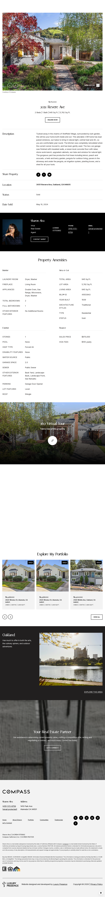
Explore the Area (93, 692)
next (15, 85)
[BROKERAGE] (98, 818)
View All (96, 617)
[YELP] (76, 823)
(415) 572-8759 (9, 806)
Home (4, 820)
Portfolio (31, 820)
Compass (65, 844)
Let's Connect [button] (53, 748)
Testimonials (59, 820)
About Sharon (17, 820)
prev (10, 85)
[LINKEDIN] (87, 818)
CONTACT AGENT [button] (39, 239)
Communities (44, 820)
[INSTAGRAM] (81, 818)
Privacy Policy (96, 884)
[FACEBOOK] (76, 818)
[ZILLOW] (92, 818)
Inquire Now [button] (53, 120)
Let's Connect (7, 823)
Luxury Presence (60, 884)
